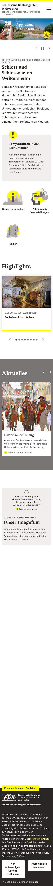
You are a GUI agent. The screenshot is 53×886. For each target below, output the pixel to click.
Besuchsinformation (13, 209)
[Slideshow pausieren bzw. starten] (42, 48)
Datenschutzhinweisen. (37, 838)
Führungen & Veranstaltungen (39, 211)
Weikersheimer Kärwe (20, 452)
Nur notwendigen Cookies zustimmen (12, 869)
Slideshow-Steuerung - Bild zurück (36, 48)
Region (13, 243)
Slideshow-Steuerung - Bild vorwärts (48, 48)
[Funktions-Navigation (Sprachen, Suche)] (49, 9)
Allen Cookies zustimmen (39, 865)
